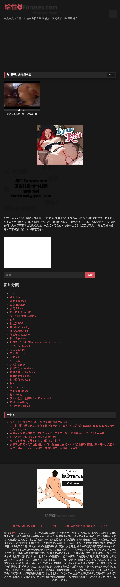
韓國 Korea (16, 394)
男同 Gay (15, 361)
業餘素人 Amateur (20, 346)
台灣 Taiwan (17, 308)
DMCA (55, 526)
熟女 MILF (15, 357)
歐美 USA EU (17, 349)
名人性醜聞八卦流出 (21, 312)
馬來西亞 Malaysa (20, 406)
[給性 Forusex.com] (60, 10)
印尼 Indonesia (18, 301)
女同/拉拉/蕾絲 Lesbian (23, 316)
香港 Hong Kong (19, 402)
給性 (14, 533)
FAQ (43, 526)
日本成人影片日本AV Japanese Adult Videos (35, 342)
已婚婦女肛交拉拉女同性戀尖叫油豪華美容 (34, 437)
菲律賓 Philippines (20, 376)
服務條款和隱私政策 (24, 526)
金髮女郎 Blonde (19, 391)
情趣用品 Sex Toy (20, 327)
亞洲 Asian (16, 297)
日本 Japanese (18, 338)
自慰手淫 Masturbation (22, 368)
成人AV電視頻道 (19, 331)
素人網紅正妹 (17, 364)
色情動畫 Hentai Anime (23, 372)
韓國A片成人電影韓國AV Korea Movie (31, 398)
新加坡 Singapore (20, 334)
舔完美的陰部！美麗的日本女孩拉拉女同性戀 (35, 440)
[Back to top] (110, 578)
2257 (104, 526)
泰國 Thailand (17, 353)
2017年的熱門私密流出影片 (80, 526)
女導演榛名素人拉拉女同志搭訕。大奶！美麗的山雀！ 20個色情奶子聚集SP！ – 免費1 (58, 433)
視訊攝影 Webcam (20, 379)
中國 (12, 293)
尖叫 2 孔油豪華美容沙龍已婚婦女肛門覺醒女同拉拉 (39, 422)
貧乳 (12, 383)
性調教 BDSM (17, 323)
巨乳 (12, 319)
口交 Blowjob (17, 304)
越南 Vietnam (17, 387)
